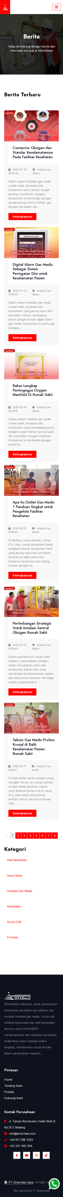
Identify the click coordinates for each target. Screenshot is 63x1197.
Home (8, 1079)
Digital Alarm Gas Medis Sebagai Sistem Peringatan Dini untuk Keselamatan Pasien (33, 271)
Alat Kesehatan (17, 860)
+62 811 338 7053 (20, 1139)
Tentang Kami (13, 1085)
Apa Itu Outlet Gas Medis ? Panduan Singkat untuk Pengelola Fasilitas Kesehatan (33, 508)
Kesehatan (14, 906)
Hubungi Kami (13, 1098)
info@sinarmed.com (22, 1133)
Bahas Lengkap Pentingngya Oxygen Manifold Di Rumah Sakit (33, 390)
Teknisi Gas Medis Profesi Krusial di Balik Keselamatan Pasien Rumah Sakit (34, 746)
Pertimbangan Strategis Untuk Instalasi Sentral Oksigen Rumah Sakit (32, 628)
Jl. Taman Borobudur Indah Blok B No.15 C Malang (29, 1124)
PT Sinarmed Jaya (21, 1182)
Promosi (12, 937)
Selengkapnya (22, 216)
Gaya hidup (14, 875)
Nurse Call (14, 922)
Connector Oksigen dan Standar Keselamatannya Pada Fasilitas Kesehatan (33, 152)
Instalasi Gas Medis (19, 891)
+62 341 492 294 (20, 1146)
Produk (9, 1092)
